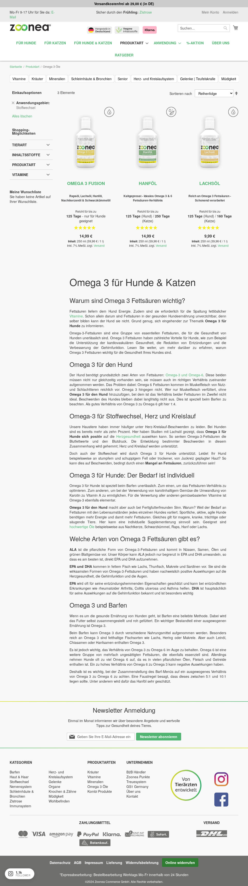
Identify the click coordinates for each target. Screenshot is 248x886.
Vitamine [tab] (20, 174)
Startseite (16, 66)
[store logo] (30, 27)
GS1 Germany (137, 786)
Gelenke (55, 781)
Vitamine (19, 78)
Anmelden (230, 12)
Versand (99, 245)
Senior (123, 78)
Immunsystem (20, 805)
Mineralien (57, 78)
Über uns (133, 791)
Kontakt (132, 796)
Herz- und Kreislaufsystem (154, 78)
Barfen (15, 772)
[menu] (124, 49)
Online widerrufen (180, 862)
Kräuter (37, 78)
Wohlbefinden (59, 801)
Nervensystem (21, 786)
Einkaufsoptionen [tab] (27, 92)
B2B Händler (136, 772)
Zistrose (146, 12)
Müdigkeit (228, 78)
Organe (54, 786)
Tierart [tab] (19, 144)
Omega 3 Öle (97, 786)
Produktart (32, 66)
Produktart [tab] (24, 164)
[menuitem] (26, 43)
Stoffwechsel (19, 781)
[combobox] (204, 28)
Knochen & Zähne (62, 791)
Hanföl (148, 183)
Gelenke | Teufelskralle (197, 78)
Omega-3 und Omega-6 (184, 374)
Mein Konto (210, 12)
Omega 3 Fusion (86, 183)
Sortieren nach (181, 93)
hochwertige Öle (82, 526)
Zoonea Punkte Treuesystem (138, 779)
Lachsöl (209, 183)
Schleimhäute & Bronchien (91, 78)
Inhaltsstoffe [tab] (26, 154)
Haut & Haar (19, 776)
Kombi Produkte (99, 791)
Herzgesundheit (128, 436)
